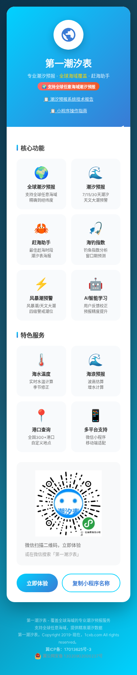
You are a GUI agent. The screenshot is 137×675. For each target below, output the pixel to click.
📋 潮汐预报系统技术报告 (68, 99)
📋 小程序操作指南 (68, 110)
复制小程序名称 (91, 583)
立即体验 (37, 583)
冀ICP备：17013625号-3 (68, 649)
